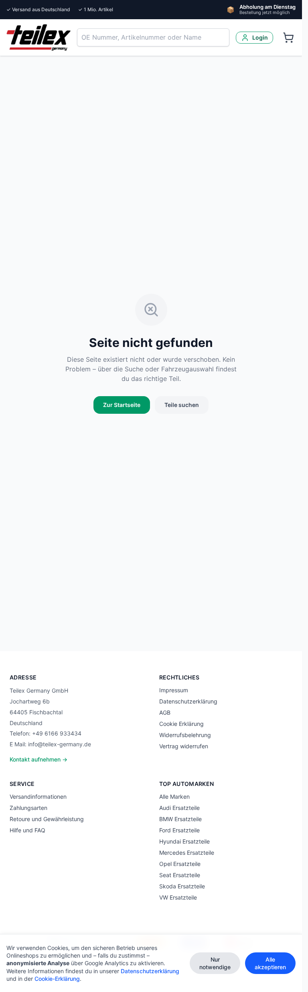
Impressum (173, 690)
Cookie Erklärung (181, 723)
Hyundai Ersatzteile (184, 841)
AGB (164, 712)
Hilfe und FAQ (27, 830)
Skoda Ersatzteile (182, 886)
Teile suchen (181, 404)
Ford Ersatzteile (179, 830)
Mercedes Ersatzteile (186, 852)
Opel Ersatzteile (180, 863)
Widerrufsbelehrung (185, 734)
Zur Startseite (121, 404)
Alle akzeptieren (270, 963)
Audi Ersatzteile (179, 807)
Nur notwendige (215, 963)
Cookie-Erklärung (57, 978)
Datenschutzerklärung (188, 701)
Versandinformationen (38, 796)
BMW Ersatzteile (180, 819)
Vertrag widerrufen (183, 746)
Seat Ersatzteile (179, 875)
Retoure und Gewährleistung (47, 819)
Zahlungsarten (28, 807)
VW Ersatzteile (178, 897)
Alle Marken (174, 796)
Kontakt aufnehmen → (38, 759)
